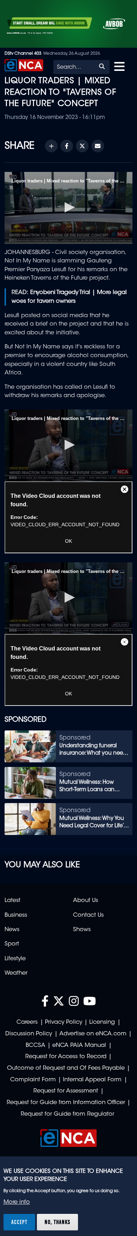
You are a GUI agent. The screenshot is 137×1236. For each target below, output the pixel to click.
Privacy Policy (63, 1022)
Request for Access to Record (65, 1057)
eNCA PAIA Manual (79, 1045)
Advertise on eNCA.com (92, 1034)
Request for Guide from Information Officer (66, 1102)
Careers (27, 1022)
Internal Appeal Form (92, 1080)
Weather (16, 973)
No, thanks (57, 1221)
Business (16, 915)
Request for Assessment (65, 1091)
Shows (82, 930)
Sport (12, 944)
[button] (68, 207)
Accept (19, 1221)
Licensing (102, 1022)
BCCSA (35, 1045)
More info (17, 1202)
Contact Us (88, 915)
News (12, 930)
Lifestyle (15, 959)
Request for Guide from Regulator (67, 1114)
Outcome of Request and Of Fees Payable (66, 1068)
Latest (12, 900)
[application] (68, 208)
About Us (85, 900)
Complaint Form (33, 1080)
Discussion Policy (28, 1034)
